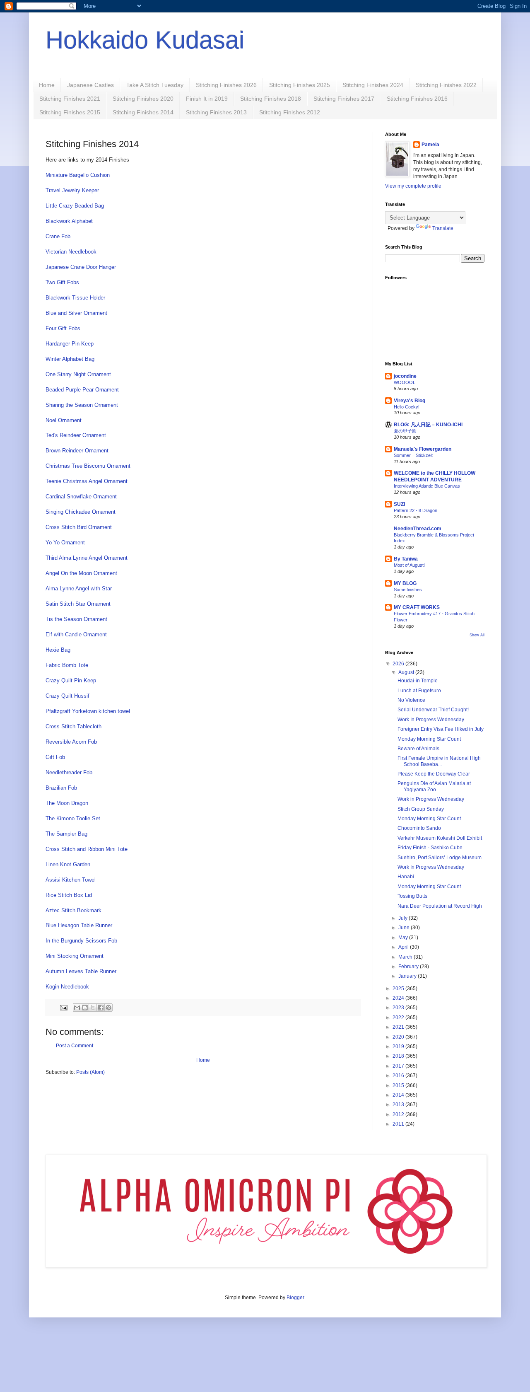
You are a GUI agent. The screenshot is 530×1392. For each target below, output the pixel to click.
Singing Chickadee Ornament (81, 512)
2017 (399, 1066)
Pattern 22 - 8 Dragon (415, 510)
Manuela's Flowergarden (422, 449)
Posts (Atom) (90, 1072)
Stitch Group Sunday (421, 809)
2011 (399, 1124)
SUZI (399, 504)
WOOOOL (404, 382)
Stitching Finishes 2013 (216, 112)
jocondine (405, 376)
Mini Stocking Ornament (75, 956)
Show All (477, 635)
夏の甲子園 (405, 430)
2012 (399, 1114)
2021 (399, 1027)
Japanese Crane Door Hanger (81, 267)
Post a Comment (74, 1046)
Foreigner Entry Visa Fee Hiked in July (441, 729)
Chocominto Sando (419, 828)
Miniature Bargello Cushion (78, 175)
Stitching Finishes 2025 (299, 85)
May (403, 937)
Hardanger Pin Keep (70, 344)
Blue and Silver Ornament (76, 313)
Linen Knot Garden (68, 864)
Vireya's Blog (409, 401)
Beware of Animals (418, 749)
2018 (399, 1056)
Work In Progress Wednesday (431, 720)
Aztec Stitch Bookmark (73, 910)
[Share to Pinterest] (108, 1007)
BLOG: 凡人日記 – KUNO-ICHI (428, 425)
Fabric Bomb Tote (67, 665)
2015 (399, 1085)
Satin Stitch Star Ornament (78, 604)
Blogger (295, 1297)
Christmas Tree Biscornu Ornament (88, 466)
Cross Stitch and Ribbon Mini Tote (87, 849)
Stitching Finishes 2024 (372, 85)
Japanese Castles (90, 85)
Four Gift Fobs (63, 328)
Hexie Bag (58, 650)
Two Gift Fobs (62, 282)
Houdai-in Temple (418, 681)
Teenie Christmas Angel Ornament (87, 481)
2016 (399, 1075)
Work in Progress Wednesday (431, 799)
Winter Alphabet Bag (70, 359)
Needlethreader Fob (69, 772)
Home (47, 85)
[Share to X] (93, 1007)
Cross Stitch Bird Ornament (79, 527)
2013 (399, 1104)
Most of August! (409, 565)
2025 (399, 988)
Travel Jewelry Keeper (72, 190)
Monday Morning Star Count (429, 739)
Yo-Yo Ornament (65, 542)
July (403, 918)
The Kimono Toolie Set (73, 818)
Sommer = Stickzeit (413, 455)
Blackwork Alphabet (69, 221)
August (406, 672)
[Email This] (77, 1007)
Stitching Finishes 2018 (270, 98)
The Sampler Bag (66, 834)
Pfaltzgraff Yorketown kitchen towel (88, 711)
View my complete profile (413, 186)
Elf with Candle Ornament (76, 634)
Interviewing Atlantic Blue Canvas (427, 485)
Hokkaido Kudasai (145, 40)
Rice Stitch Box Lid (69, 895)
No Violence (411, 700)
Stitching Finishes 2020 (143, 98)
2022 (399, 1017)
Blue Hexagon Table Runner (79, 925)
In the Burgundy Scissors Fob (81, 941)
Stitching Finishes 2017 (343, 98)
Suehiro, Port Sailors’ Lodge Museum (440, 857)
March (406, 957)
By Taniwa (406, 559)
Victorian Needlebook (71, 252)
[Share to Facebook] (100, 1007)
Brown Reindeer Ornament (77, 450)
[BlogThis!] (85, 1007)
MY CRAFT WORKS (417, 607)
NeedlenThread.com (417, 529)
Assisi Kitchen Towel (71, 880)
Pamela (430, 144)
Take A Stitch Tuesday (154, 85)
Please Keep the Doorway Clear (434, 774)
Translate (442, 228)
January (408, 976)
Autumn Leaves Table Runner (81, 971)
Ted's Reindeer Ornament (76, 435)
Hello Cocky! (406, 406)
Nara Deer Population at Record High (440, 906)
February (409, 966)
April (404, 947)
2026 (399, 664)
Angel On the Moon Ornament (81, 573)
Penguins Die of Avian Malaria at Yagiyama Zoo (434, 786)
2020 (399, 1037)
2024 (399, 998)
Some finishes (408, 589)
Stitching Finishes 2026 (226, 85)
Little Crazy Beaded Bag (75, 206)
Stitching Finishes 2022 (446, 85)
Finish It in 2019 (207, 98)
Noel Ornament (64, 420)
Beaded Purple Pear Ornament (82, 390)
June (404, 927)
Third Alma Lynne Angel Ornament (87, 558)
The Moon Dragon (67, 803)
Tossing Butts (412, 896)
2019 (399, 1046)
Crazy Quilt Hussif (67, 696)
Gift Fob (55, 757)
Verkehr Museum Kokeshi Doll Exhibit (440, 838)
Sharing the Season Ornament (82, 405)
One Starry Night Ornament (78, 374)
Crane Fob (58, 236)
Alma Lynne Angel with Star (79, 588)
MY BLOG (405, 583)
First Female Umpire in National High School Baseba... (439, 761)
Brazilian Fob (61, 788)
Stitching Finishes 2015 (69, 112)
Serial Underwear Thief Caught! (433, 710)
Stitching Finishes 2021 (69, 98)
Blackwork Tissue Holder (75, 298)
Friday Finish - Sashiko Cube (430, 848)
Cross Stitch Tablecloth (73, 726)
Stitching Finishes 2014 (143, 112)
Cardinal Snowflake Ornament (81, 496)
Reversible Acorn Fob (71, 742)
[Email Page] (63, 1007)
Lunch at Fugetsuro (419, 691)
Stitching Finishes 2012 (289, 112)
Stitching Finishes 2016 (417, 98)
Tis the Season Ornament (76, 619)
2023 (399, 1007)
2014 (399, 1095)
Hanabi (406, 877)
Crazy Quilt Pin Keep (71, 680)
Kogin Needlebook (67, 987)
